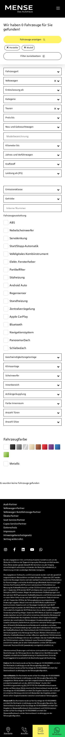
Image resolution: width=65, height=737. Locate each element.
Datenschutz (10, 527)
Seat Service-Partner (14, 520)
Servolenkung (18, 238)
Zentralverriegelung (22, 308)
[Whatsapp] (41, 549)
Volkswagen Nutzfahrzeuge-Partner (22, 512)
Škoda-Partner (11, 516)
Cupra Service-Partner (14, 523)
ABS (12, 222)
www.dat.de (28, 645)
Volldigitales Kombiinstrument (29, 253)
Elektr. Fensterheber (22, 261)
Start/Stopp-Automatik (24, 246)
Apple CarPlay (19, 316)
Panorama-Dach (20, 340)
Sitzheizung (17, 277)
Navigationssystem (22, 332)
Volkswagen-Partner (13, 508)
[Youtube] (32, 549)
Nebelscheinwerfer (22, 230)
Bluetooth (16, 324)
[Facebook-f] (14, 549)
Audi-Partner (10, 504)
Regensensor (18, 293)
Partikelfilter (17, 269)
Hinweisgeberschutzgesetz (17, 535)
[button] (7, 47)
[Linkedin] (23, 549)
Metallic (15, 463)
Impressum (9, 531)
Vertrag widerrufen (13, 539)
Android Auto (18, 285)
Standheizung (19, 300)
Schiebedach (18, 348)
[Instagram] (5, 549)
